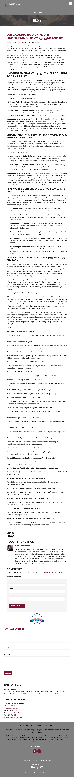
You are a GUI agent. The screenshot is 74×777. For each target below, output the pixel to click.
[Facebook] (35, 751)
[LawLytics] (37, 766)
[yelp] (39, 751)
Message (12, 595)
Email (11, 588)
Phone (6, 641)
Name (11, 582)
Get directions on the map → (14, 717)
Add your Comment (51, 572)
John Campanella (18, 42)
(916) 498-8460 (38, 12)
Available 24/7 (13, 685)
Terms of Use (29, 773)
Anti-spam (46, 773)
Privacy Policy (38, 773)
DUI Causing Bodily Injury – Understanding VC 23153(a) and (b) (35, 36)
